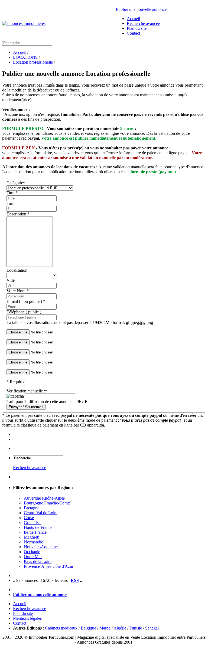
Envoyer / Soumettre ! (26, 407)
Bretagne (31, 508)
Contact (133, 33)
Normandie (33, 542)
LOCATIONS (25, 57)
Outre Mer (33, 556)
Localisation (16, 270)
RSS (75, 580)
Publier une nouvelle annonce (141, 9)
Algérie (119, 628)
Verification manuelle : (26, 391)
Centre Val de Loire (40, 512)
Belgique (88, 628)
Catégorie (15, 183)
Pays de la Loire (37, 561)
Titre (12, 193)
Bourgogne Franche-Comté (47, 503)
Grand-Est (32, 522)
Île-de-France (35, 532)
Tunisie (135, 628)
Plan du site (137, 28)
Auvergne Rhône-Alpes (44, 498)
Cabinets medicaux (61, 628)
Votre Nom (17, 291)
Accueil (133, 18)
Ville (10, 280)
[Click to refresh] (15, 396)
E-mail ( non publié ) (25, 301)
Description (18, 214)
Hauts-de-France (38, 527)
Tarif (10, 203)
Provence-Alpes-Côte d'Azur (48, 566)
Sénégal (152, 628)
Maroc (104, 628)
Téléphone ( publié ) (23, 312)
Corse (29, 517)
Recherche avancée (143, 23)
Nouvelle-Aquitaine (41, 547)
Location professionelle (33, 62)
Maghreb (31, 537)
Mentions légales (27, 618)
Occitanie (32, 551)
